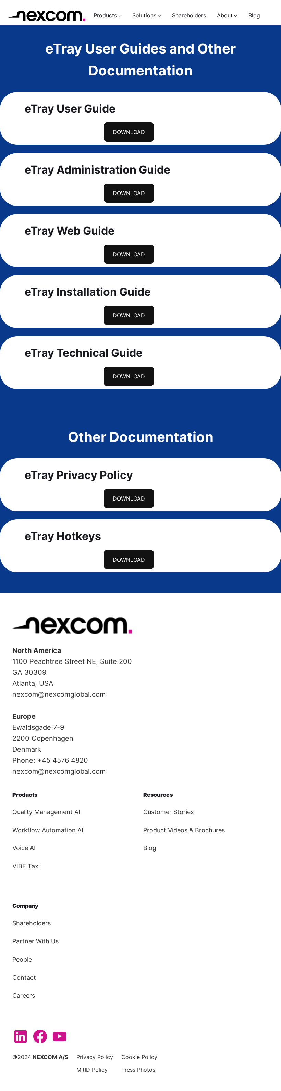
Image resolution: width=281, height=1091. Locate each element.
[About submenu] (235, 15)
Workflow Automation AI (47, 830)
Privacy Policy (94, 1057)
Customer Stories (168, 812)
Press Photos (138, 1069)
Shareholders (31, 923)
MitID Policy (92, 1069)
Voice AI (24, 848)
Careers (23, 995)
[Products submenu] (120, 15)
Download (129, 132)
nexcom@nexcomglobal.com (59, 694)
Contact (24, 977)
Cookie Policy (139, 1057)
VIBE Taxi (26, 866)
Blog (149, 848)
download (129, 193)
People (22, 959)
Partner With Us (35, 941)
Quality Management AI (46, 812)
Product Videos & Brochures (184, 830)
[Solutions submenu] (159, 15)
